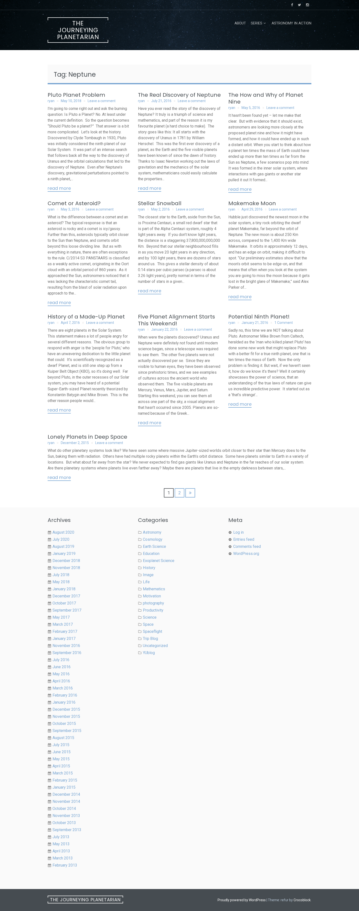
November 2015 (66, 716)
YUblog (149, 652)
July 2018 (61, 574)
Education (151, 553)
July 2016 (61, 659)
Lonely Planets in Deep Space (87, 437)
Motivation (152, 596)
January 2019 (64, 553)
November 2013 (66, 815)
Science (150, 617)
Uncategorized (155, 645)
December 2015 (66, 709)
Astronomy (152, 532)
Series (256, 23)
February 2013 (65, 865)
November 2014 (66, 801)
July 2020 (61, 539)
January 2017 (64, 638)
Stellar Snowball (159, 203)
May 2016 (61, 674)
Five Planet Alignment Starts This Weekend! (176, 320)
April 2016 (61, 681)
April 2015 (61, 766)
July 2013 (61, 837)
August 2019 (63, 546)
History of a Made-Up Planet (86, 316)
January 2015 (64, 787)
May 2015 (61, 759)
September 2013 (67, 829)
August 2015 (63, 737)
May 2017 (61, 617)
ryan (51, 101)
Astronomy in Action (291, 23)
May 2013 (61, 844)
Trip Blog (150, 638)
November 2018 (66, 567)
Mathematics (154, 589)
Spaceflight (152, 631)
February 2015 (65, 780)
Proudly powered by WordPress (242, 900)
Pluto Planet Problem (76, 95)
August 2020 (63, 532)
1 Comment (284, 323)
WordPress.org (246, 553)
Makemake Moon (252, 203)
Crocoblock (302, 900)
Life (146, 582)
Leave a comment (102, 101)
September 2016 (67, 652)
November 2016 (66, 645)
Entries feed (243, 539)
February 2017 (65, 631)
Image (148, 574)
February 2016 (65, 695)
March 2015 (63, 773)
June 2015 (62, 752)
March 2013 (63, 858)
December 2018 (66, 560)
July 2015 (61, 744)
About (240, 23)
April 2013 (61, 851)
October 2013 (64, 822)
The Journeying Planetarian (78, 30)
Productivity (153, 610)
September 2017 (67, 610)
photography (153, 603)
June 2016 (62, 667)
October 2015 (64, 723)
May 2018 (61, 582)
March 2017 (63, 624)
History (149, 567)
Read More (59, 188)
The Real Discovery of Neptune (179, 95)
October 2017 (64, 603)
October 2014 (64, 808)
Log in (238, 532)
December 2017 (66, 596)
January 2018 (64, 589)
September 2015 (67, 730)
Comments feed (247, 546)
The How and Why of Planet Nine (265, 98)
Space (148, 624)
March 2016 (63, 688)
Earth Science (154, 546)
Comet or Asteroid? (74, 203)
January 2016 (64, 702)
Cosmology (152, 539)
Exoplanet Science (158, 560)
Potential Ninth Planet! (259, 316)
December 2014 (66, 794)
